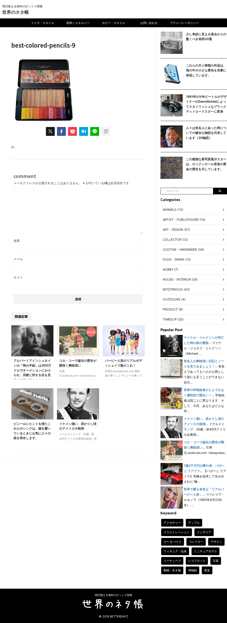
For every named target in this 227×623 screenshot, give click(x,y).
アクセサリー (172, 522)
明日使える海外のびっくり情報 (113, 595)
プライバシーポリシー (184, 23)
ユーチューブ (172, 560)
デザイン (216, 541)
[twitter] (50, 131)
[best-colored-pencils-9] (83, 131)
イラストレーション (177, 532)
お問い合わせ (149, 23)
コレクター (196, 541)
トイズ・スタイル (42, 23)
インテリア (204, 532)
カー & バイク (173, 541)
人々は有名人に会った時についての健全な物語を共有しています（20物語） (206, 133)
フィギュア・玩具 (175, 551)
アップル (194, 522)
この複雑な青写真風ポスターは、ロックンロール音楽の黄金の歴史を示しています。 (206, 164)
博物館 (192, 570)
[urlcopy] (105, 131)
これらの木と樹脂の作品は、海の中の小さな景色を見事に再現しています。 (206, 70)
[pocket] (72, 131)
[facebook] (61, 131)
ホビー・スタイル (113, 23)
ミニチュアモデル (205, 551)
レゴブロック (196, 560)
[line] (94, 131)
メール (18, 259)
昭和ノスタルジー (78, 23)
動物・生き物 (172, 570)
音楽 (207, 570)
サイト (18, 277)
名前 (17, 240)
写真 (216, 560)
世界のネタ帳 (15, 12)
